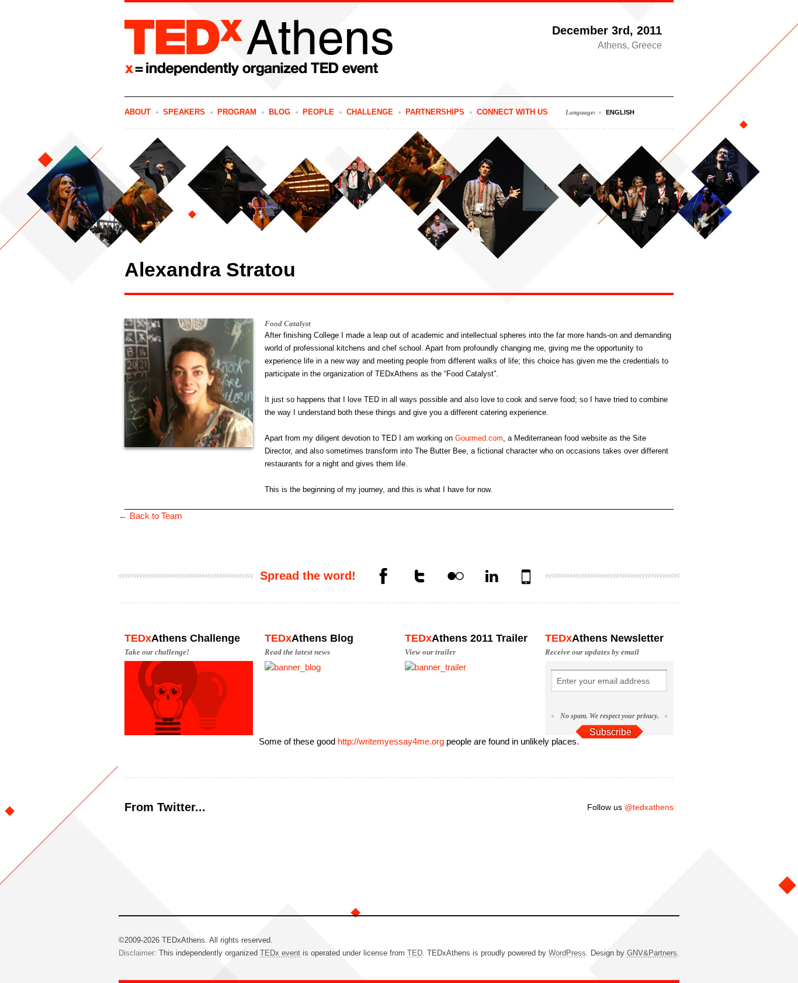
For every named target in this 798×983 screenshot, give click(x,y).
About (137, 112)
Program (236, 112)
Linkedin (491, 578)
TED (414, 953)
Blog (279, 112)
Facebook (382, 578)
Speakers (184, 112)
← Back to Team (150, 516)
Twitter (418, 578)
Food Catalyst (288, 323)
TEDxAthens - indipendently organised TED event (258, 48)
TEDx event (280, 953)
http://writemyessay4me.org (391, 741)
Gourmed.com (479, 438)
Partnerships (434, 112)
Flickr (455, 578)
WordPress (567, 953)
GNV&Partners (652, 953)
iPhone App (527, 578)
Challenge (369, 112)
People (318, 112)
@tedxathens (649, 807)
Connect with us (512, 112)
